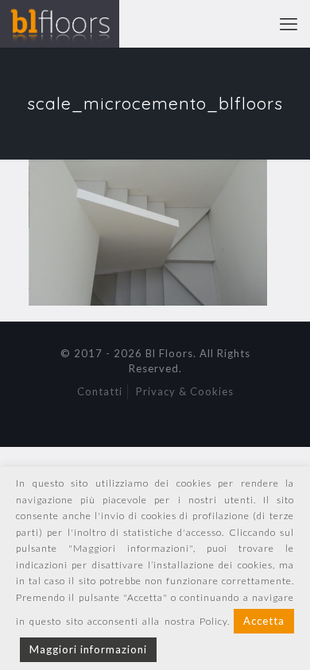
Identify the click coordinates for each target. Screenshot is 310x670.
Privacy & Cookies (185, 391)
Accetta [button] (264, 620)
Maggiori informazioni (88, 649)
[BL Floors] (59, 24)
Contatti (99, 391)
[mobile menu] (288, 23)
